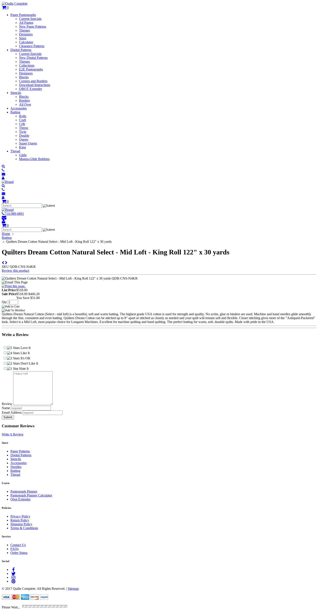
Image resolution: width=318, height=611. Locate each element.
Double (24, 135)
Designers (26, 34)
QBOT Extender (30, 89)
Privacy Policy (20, 516)
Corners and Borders (33, 81)
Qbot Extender (20, 499)
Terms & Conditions (24, 528)
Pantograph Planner (23, 491)
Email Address (12, 412)
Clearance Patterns (31, 46)
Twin (22, 131)
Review (7, 404)
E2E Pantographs (31, 69)
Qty (4, 302)
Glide (23, 155)
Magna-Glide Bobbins (34, 159)
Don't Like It (29, 363)
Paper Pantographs (23, 15)
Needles (15, 467)
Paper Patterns (20, 451)
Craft (22, 120)
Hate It (23, 368)
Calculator (26, 42)
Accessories (18, 108)
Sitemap (73, 588)
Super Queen (28, 143)
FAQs (14, 549)
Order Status (18, 553)
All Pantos (26, 22)
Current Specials (30, 19)
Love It (25, 348)
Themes (24, 30)
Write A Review (13, 434)
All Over (25, 104)
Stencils (15, 93)
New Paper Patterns (32, 26)
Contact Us (18, 545)
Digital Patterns (20, 50)
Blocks (24, 77)
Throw (23, 128)
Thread (15, 151)
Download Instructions (34, 85)
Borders (24, 100)
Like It (25, 353)
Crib (22, 124)
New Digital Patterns (33, 57)
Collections (26, 65)
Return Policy (19, 520)
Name (6, 408)
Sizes (22, 38)
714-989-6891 (14, 213)
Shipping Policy (21, 524)
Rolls (22, 116)
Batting (15, 112)
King (22, 147)
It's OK (25, 358)
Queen (23, 139)
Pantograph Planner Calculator (31, 495)
